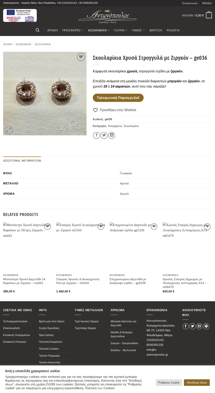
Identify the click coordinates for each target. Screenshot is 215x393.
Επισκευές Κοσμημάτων (16, 335)
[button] (197, 15)
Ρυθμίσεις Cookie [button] (168, 382)
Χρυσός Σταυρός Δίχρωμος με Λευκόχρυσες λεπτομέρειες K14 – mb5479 (185, 283)
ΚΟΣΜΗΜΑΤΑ (97, 30)
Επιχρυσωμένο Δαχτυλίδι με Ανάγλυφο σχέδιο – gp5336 (128, 281)
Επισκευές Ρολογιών (14, 341)
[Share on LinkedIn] (111, 135)
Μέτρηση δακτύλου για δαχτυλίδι (123, 323)
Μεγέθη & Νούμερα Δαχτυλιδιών (121, 334)
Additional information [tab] (22, 160)
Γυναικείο (126, 173)
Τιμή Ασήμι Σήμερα (85, 328)
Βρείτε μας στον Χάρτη (51, 321)
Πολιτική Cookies (49, 348)
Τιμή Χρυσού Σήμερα (86, 321)
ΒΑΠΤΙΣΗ (155, 30)
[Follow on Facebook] (186, 326)
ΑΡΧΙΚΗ (52, 30)
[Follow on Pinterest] (206, 326)
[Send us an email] (199, 326)
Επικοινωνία (190, 3)
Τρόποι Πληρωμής (49, 355)
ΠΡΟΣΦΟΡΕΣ (71, 30)
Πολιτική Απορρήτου (50, 341)
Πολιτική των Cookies (100, 388)
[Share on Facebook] (96, 135)
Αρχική (7, 44)
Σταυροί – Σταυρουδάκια (124, 343)
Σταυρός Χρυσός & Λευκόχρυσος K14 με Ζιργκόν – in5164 (78, 281)
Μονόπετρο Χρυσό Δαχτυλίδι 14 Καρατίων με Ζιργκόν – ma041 (24, 281)
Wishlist (207, 3)
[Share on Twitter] (104, 135)
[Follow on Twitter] (192, 326)
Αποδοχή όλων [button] (197, 382)
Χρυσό (124, 183)
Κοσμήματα (23, 44)
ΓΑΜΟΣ (137, 30)
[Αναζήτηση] (37, 30)
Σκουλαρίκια (43, 44)
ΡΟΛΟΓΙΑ (173, 30)
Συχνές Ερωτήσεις (49, 328)
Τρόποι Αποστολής (49, 362)
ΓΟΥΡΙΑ (119, 30)
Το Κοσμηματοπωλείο (15, 321)
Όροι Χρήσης (46, 335)
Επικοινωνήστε (11, 328)
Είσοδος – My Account (123, 350)
